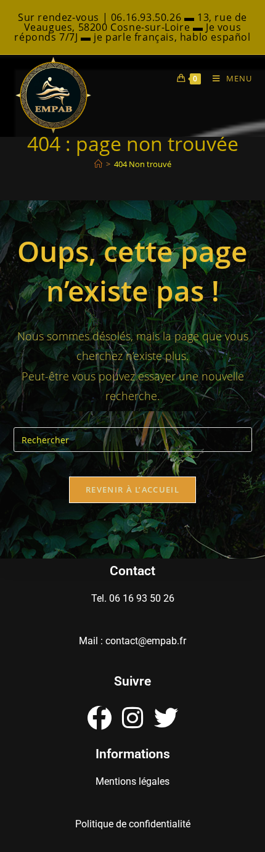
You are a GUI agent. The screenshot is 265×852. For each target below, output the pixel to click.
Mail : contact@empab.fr (132, 641)
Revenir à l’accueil (132, 489)
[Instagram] (133, 718)
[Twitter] (166, 718)
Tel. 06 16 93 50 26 (132, 598)
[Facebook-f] (100, 718)
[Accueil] (98, 164)
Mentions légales (132, 781)
